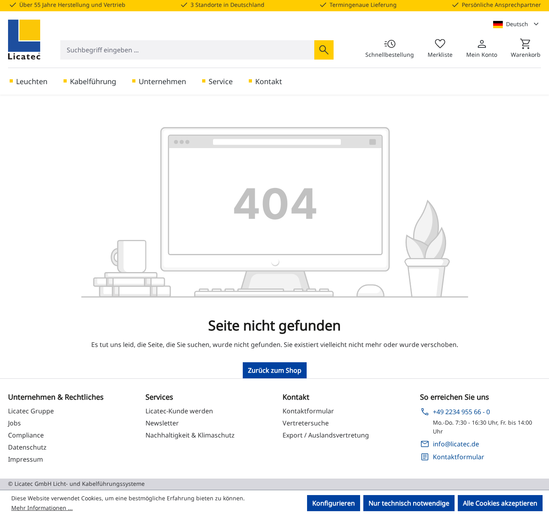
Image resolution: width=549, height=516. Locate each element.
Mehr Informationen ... (42, 508)
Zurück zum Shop (274, 370)
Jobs (14, 423)
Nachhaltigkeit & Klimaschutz (190, 435)
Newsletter (162, 423)
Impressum (25, 459)
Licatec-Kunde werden (179, 411)
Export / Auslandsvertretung (326, 435)
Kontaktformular (308, 411)
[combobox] (187, 50)
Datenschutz (27, 447)
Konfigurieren (333, 503)
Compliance (26, 435)
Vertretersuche (306, 423)
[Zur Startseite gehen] (24, 39)
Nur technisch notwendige (409, 503)
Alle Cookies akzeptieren (500, 503)
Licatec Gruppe (31, 411)
